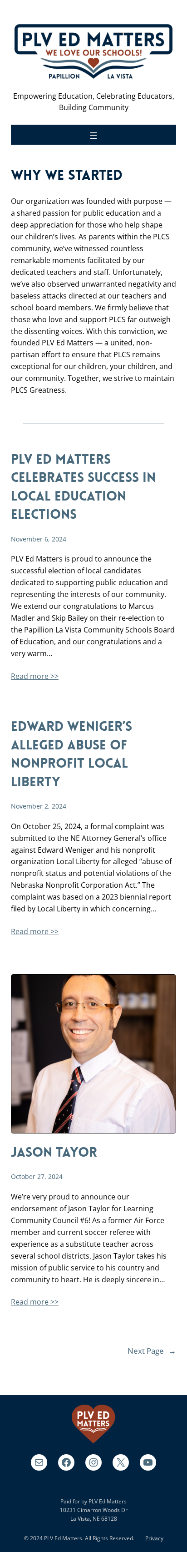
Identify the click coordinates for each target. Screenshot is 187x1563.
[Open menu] (93, 135)
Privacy (154, 1538)
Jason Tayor (54, 1153)
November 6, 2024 (38, 539)
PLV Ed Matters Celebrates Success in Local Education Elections (83, 488)
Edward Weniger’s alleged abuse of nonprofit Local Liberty (71, 755)
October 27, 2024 (37, 1176)
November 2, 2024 (38, 806)
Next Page (152, 1350)
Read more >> (35, 676)
